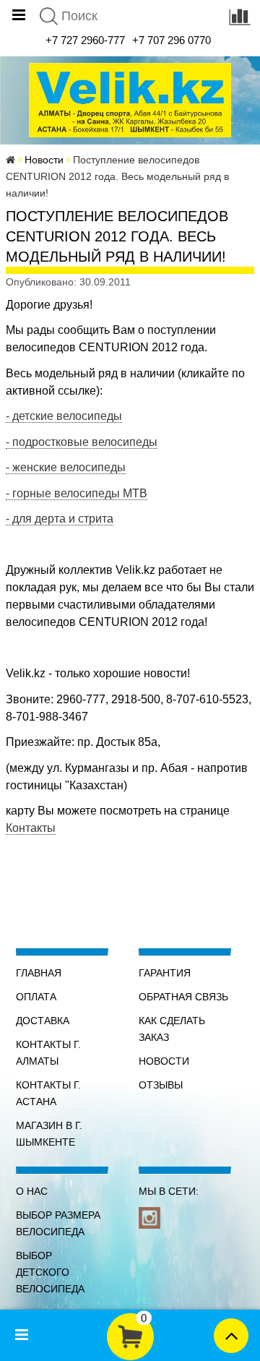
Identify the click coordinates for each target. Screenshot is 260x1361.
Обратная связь (183, 996)
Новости (44, 160)
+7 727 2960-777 (85, 40)
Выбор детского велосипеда (50, 1272)
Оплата (36, 996)
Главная (38, 973)
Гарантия (165, 973)
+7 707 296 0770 (171, 40)
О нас (32, 1191)
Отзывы (161, 1085)
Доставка (42, 1020)
